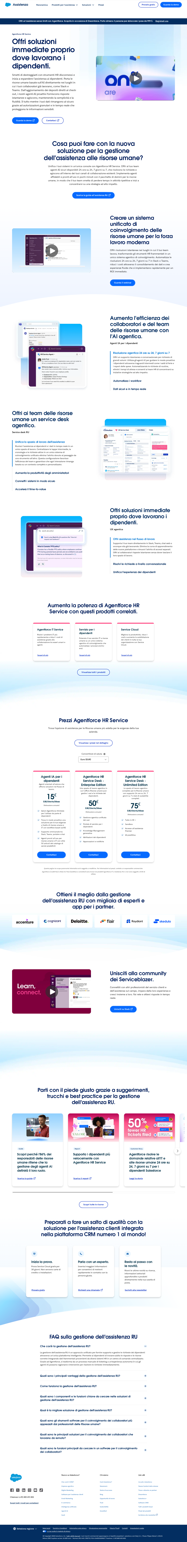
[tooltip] (104, 754)
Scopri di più (42, 655)
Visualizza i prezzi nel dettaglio (93, 743)
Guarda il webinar (122, 282)
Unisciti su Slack (122, 1009)
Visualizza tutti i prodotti (93, 672)
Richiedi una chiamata (89, 1290)
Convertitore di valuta (92, 754)
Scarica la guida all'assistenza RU (92, 195)
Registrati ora (161, 21)
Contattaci (51, 120)
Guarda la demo (24, 120)
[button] (177, 1150)
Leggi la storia (136, 1178)
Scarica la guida (25, 1178)
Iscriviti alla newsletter (136, 1290)
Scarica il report (80, 1178)
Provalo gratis (38, 1290)
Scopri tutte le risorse (93, 1204)
